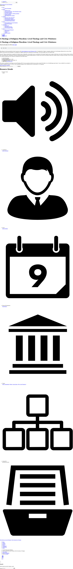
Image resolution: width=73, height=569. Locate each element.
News (3, 7)
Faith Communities (5, 384)
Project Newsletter (8, 8)
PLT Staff (15, 44)
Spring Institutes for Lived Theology (11, 22)
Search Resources (3, 66)
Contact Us (4, 1)
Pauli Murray (4, 306)
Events (3, 21)
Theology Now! (7, 10)
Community (4, 24)
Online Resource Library (9, 18)
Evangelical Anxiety (8, 12)
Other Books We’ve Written (10, 15)
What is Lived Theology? (9, 29)
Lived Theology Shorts (9, 27)
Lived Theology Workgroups (10, 19)
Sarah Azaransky (5, 150)
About (3, 28)
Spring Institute (5, 228)
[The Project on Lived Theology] (6, 4)
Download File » (10, 61)
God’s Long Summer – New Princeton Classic (13, 11)
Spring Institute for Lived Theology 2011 (29, 51)
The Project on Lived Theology (5, 539)
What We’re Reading (8, 26)
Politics (11, 384)
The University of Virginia (16, 539)
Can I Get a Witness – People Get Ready (12, 13)
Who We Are (7, 30)
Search (3, 2)
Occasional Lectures (8, 23)
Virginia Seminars (8, 14)
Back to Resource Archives (5, 65)
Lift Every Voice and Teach (9, 17)
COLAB (6, 554)
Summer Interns (7, 32)
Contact (6, 31)
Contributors (7, 25)
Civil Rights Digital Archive (10, 20)
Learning (4, 16)
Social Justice (15, 384)
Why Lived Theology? (22, 384)
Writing (3, 9)
